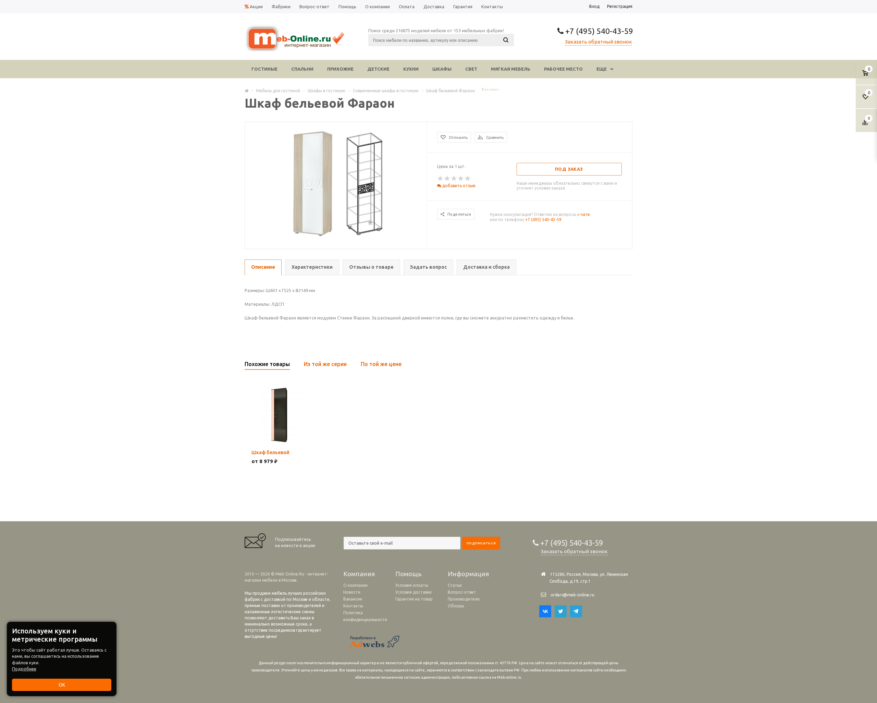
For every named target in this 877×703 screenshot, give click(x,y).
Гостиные (264, 68)
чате (585, 214)
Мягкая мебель (510, 68)
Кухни (411, 68)
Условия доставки (413, 592)
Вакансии (352, 599)
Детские (378, 68)
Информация (468, 574)
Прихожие (340, 68)
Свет (471, 68)
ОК (62, 685)
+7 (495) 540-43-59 (598, 31)
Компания (359, 574)
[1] (440, 178)
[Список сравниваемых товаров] (866, 125)
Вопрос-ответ (462, 592)
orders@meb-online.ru (572, 595)
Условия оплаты (411, 585)
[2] (447, 178)
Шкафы (442, 68)
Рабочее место (563, 68)
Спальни (302, 68)
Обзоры (456, 606)
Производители (464, 599)
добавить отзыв (458, 185)
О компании (355, 585)
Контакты (353, 606)
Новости (351, 592)
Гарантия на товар (414, 599)
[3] (454, 178)
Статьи (455, 585)
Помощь (408, 574)
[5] (468, 178)
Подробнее (24, 668)
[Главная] (246, 90)
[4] (461, 178)
